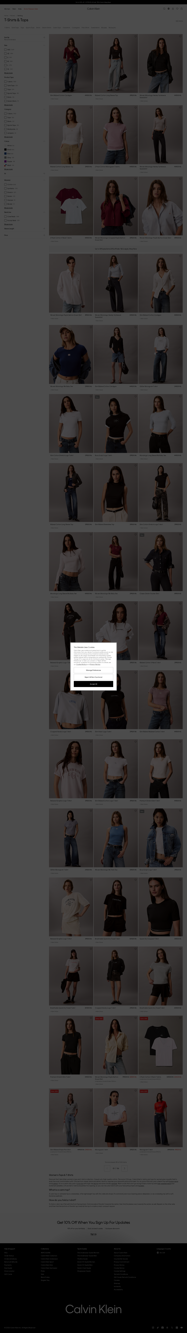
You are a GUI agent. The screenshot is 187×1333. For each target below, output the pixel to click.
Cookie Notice (81, 664)
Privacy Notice (95, 664)
